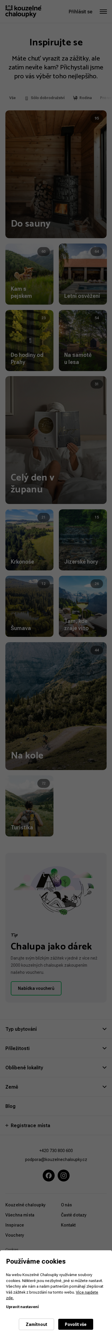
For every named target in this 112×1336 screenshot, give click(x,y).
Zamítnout (36, 1324)
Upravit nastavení (22, 1306)
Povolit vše (76, 1324)
